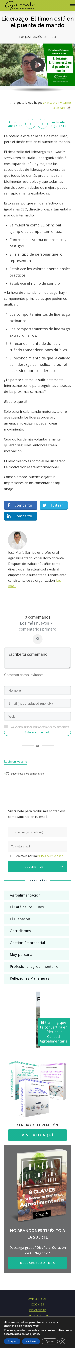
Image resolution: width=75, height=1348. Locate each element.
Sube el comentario (38, 732)
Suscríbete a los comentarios (27, 773)
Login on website (15, 761)
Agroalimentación (25, 895)
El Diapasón (20, 919)
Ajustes (50, 1341)
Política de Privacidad (50, 856)
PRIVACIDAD (37, 1310)
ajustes (34, 1334)
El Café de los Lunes (27, 907)
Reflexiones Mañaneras (29, 978)
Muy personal (21, 954)
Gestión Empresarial (27, 942)
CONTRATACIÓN (37, 1316)
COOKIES (37, 1304)
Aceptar (12, 1341)
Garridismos (20, 930)
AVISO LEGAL (37, 1299)
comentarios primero (37, 629)
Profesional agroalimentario (34, 966)
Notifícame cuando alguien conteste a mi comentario (40, 726)
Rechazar (31, 1341)
